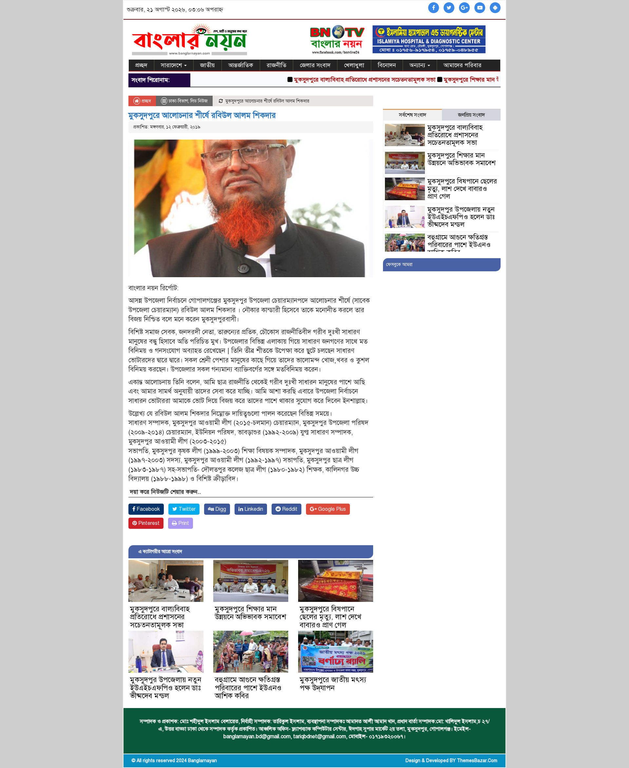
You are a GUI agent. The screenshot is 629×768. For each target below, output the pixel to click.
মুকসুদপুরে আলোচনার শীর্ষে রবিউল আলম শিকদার (202, 115)
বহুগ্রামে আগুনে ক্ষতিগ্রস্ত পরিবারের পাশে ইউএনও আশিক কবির (248, 687)
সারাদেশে (172, 65)
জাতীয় (207, 65)
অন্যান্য (418, 65)
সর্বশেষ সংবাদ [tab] (412, 115)
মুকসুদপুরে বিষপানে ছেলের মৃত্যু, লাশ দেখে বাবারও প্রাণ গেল (330, 617)
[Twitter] (449, 8)
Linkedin (253, 509)
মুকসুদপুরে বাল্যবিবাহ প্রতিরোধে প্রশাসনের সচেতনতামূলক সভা (341, 79)
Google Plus (331, 509)
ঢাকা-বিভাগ (178, 101)
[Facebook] (433, 8)
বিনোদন (387, 65)
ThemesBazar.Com (477, 760)
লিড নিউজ (199, 101)
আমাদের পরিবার (463, 65)
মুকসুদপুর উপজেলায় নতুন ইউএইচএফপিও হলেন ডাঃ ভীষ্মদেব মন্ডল (165, 687)
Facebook (147, 509)
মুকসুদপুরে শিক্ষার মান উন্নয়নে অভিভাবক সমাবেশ (476, 79)
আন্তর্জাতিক (240, 65)
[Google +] (464, 8)
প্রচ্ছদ (141, 65)
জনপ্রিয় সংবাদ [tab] (471, 115)
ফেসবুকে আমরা (399, 264)
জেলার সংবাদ (315, 65)
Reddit (289, 509)
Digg (220, 509)
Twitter (186, 509)
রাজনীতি (276, 65)
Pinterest (148, 523)
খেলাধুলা (354, 65)
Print (183, 523)
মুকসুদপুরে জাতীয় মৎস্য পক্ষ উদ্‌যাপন (333, 683)
